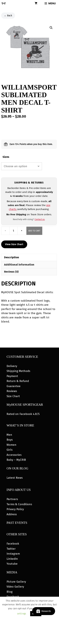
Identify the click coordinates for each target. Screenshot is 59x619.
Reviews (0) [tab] (11, 271)
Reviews (12, 391)
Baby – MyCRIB (16, 460)
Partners (12, 499)
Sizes (5, 157)
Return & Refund (18, 381)
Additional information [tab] (19, 264)
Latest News (15, 477)
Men (9, 434)
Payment (12, 376)
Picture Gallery (16, 581)
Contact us (40, 219)
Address (12, 514)
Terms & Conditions (19, 504)
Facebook (13, 543)
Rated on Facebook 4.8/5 (23, 414)
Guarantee (13, 386)
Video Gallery (15, 586)
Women (11, 445)
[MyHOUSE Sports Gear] (4, 3)
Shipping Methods (18, 371)
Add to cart (34, 231)
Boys (10, 439)
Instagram (13, 553)
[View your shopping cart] (36, 3)
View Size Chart (14, 244)
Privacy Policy (15, 509)
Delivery (12, 366)
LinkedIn (12, 559)
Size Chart (13, 396)
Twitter (11, 548)
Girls (9, 449)
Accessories (14, 455)
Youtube (12, 563)
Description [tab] (11, 257)
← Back (8, 15)
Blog (9, 591)
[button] (51, 28)
